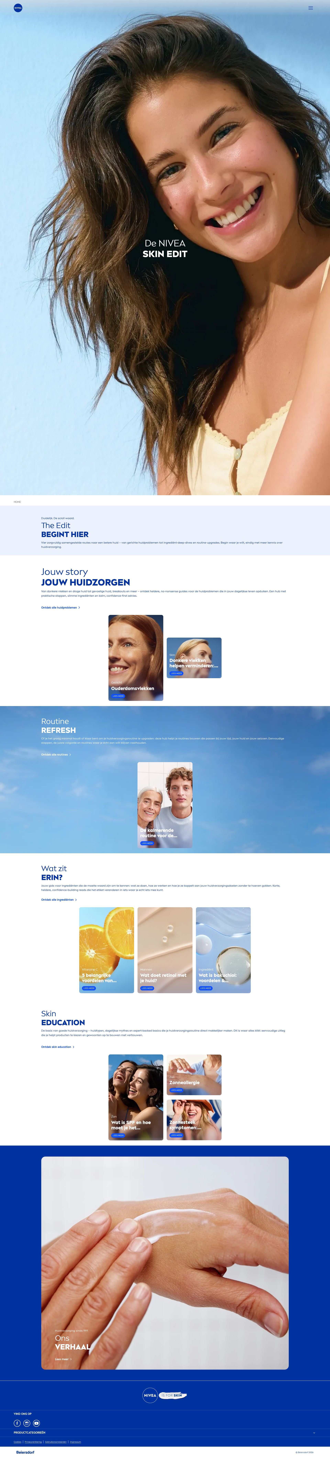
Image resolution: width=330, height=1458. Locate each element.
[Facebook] (17, 1423)
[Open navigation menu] (310, 7)
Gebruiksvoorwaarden (56, 1442)
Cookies (17, 1442)
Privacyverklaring (33, 1442)
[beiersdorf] (25, 1452)
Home (17, 502)
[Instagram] (26, 1423)
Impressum (75, 1442)
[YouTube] (36, 1423)
